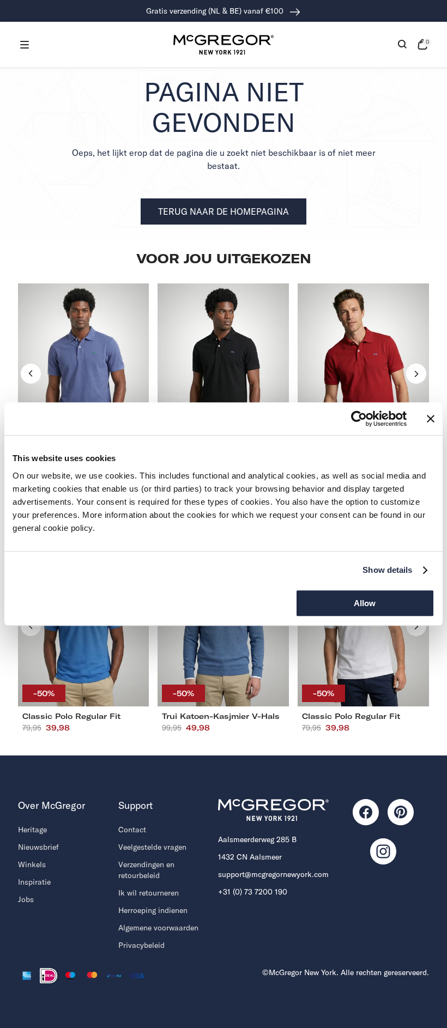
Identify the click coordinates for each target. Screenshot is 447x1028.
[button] (24, 44)
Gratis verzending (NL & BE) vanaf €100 (216, 11)
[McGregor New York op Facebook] (366, 812)
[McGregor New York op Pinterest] (401, 812)
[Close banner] (430, 418)
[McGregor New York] (223, 45)
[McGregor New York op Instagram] (383, 851)
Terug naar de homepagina (223, 211)
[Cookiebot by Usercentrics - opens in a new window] (359, 418)
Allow (365, 603)
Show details (387, 570)
